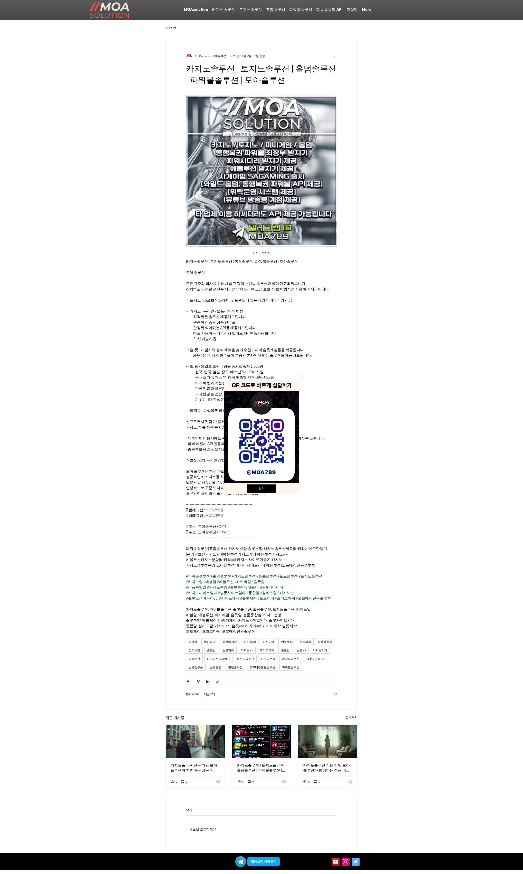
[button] (302, 377)
